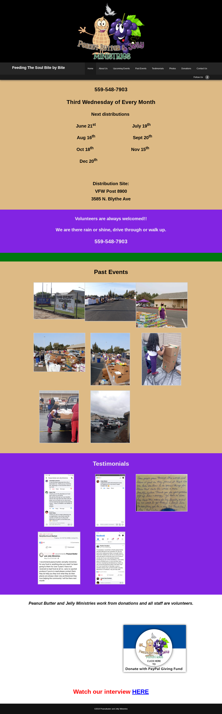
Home (90, 68)
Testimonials (158, 68)
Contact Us (202, 68)
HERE (140, 691)
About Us (103, 68)
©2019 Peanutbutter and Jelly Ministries (111, 709)
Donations (186, 68)
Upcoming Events (121, 68)
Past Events (140, 68)
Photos (172, 68)
